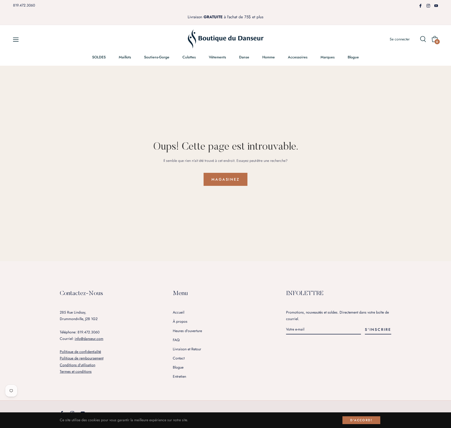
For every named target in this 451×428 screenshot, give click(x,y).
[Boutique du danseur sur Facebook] (420, 5)
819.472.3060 (24, 5)
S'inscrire (378, 329)
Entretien (179, 376)
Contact (179, 358)
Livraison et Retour (187, 349)
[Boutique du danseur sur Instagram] (428, 5)
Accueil (178, 312)
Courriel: (81, 338)
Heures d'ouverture (187, 330)
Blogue (178, 367)
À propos (180, 321)
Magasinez (225, 179)
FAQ (176, 340)
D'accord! (361, 420)
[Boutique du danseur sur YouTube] (436, 5)
